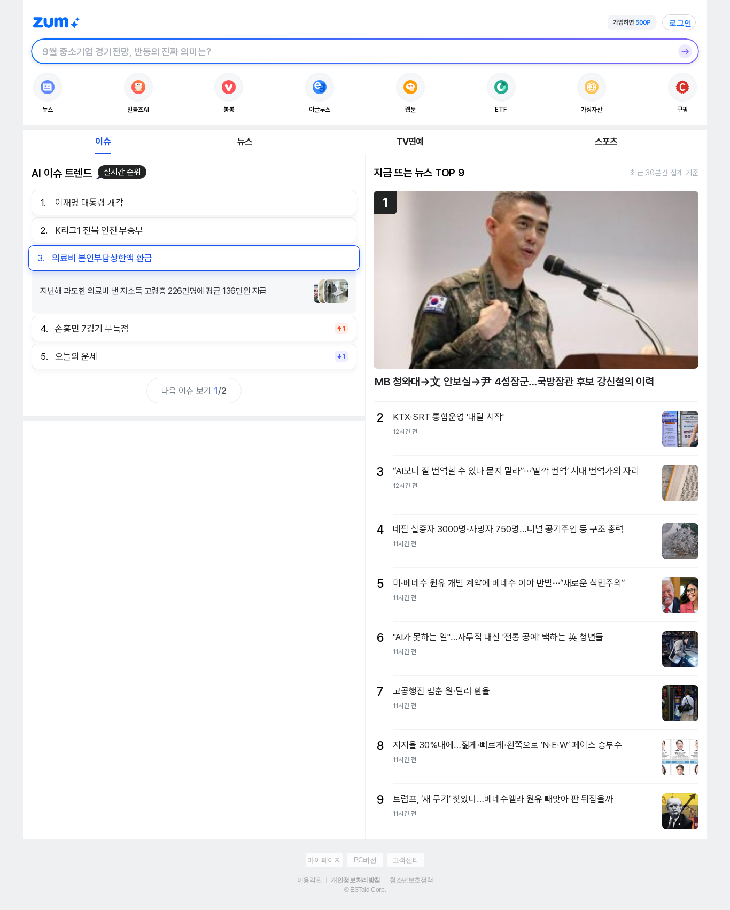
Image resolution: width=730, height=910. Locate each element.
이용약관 (309, 880)
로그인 (680, 23)
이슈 (102, 141)
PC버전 (365, 860)
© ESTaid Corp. (365, 889)
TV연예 (410, 141)
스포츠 (606, 141)
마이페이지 (324, 860)
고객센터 (405, 860)
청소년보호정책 (411, 880)
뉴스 (244, 141)
